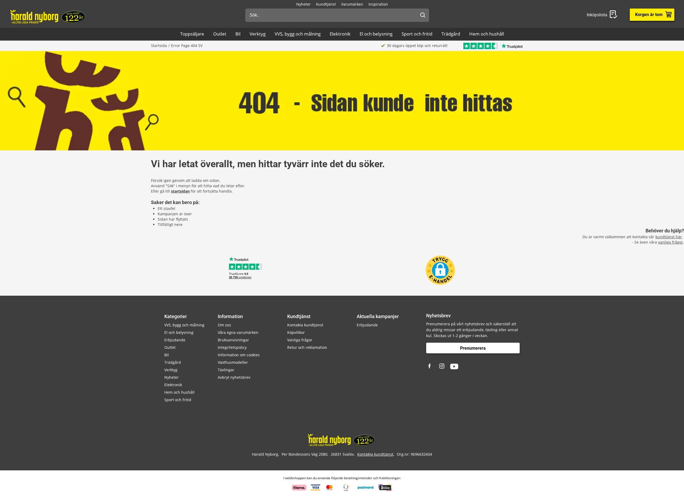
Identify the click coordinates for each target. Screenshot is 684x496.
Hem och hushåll (486, 34)
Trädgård (450, 34)
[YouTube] (454, 366)
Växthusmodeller (233, 362)
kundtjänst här (668, 236)
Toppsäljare (192, 34)
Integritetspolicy (232, 347)
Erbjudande (174, 339)
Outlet (219, 34)
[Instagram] (442, 366)
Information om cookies (239, 354)
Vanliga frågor (299, 339)
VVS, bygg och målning (298, 34)
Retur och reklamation (307, 347)
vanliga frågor (670, 242)
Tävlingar (226, 369)
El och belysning (376, 34)
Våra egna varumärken (238, 332)
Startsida (159, 45)
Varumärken (352, 4)
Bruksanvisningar (233, 339)
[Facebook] (430, 366)
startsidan (180, 191)
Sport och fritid (417, 34)
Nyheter (303, 4)
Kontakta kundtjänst (305, 324)
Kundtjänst (326, 4)
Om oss (224, 324)
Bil (237, 34)
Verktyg (258, 34)
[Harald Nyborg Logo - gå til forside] (48, 16)
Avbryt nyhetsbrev (234, 377)
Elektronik (340, 34)
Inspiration (378, 4)
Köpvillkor (296, 332)
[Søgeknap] (422, 15)
